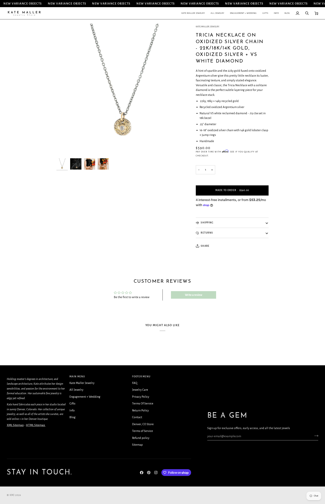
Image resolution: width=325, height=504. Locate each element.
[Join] (315, 436)
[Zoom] (63, 149)
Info (72, 410)
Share (205, 246)
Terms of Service (142, 430)
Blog (72, 417)
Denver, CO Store (143, 424)
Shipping (206, 222)
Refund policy (140, 437)
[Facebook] (141, 472)
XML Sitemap (15, 425)
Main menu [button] (77, 376)
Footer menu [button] (141, 376)
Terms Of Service (142, 403)
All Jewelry (76, 389)
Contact (137, 417)
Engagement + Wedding (84, 396)
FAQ (134, 382)
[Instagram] (156, 472)
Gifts (72, 403)
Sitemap (137, 444)
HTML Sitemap (36, 425)
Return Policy (140, 410)
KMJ (12, 495)
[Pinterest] (148, 472)
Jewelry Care (140, 389)
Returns (206, 232)
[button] (193, 13)
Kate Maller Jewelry (207, 26)
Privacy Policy (140, 396)
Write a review (193, 294)
